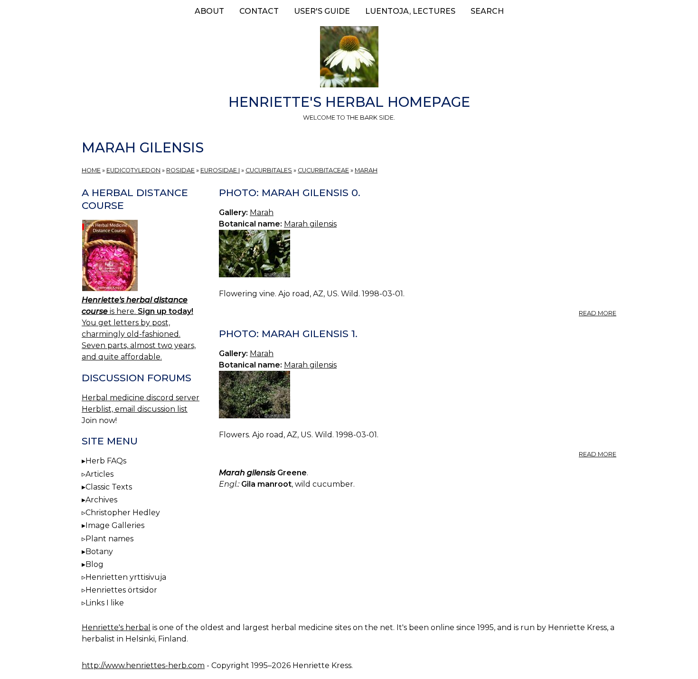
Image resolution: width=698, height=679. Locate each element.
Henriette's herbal (116, 627)
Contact (259, 11)
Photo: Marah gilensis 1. (288, 334)
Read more (597, 313)
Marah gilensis (310, 223)
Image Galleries (114, 525)
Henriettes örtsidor (121, 589)
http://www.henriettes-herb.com (143, 665)
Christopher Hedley (122, 512)
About (209, 11)
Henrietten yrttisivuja (125, 577)
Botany (99, 551)
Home (91, 170)
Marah (366, 170)
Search (487, 11)
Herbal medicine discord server (140, 397)
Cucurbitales (268, 170)
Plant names (109, 538)
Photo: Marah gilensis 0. (289, 192)
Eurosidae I (220, 170)
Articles (99, 474)
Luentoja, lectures (410, 11)
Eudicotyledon (133, 170)
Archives (101, 499)
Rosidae (180, 170)
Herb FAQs (105, 460)
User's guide (322, 11)
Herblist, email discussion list (135, 409)
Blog (94, 564)
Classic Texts (108, 486)
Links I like (104, 602)
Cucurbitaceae (323, 170)
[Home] (349, 58)
